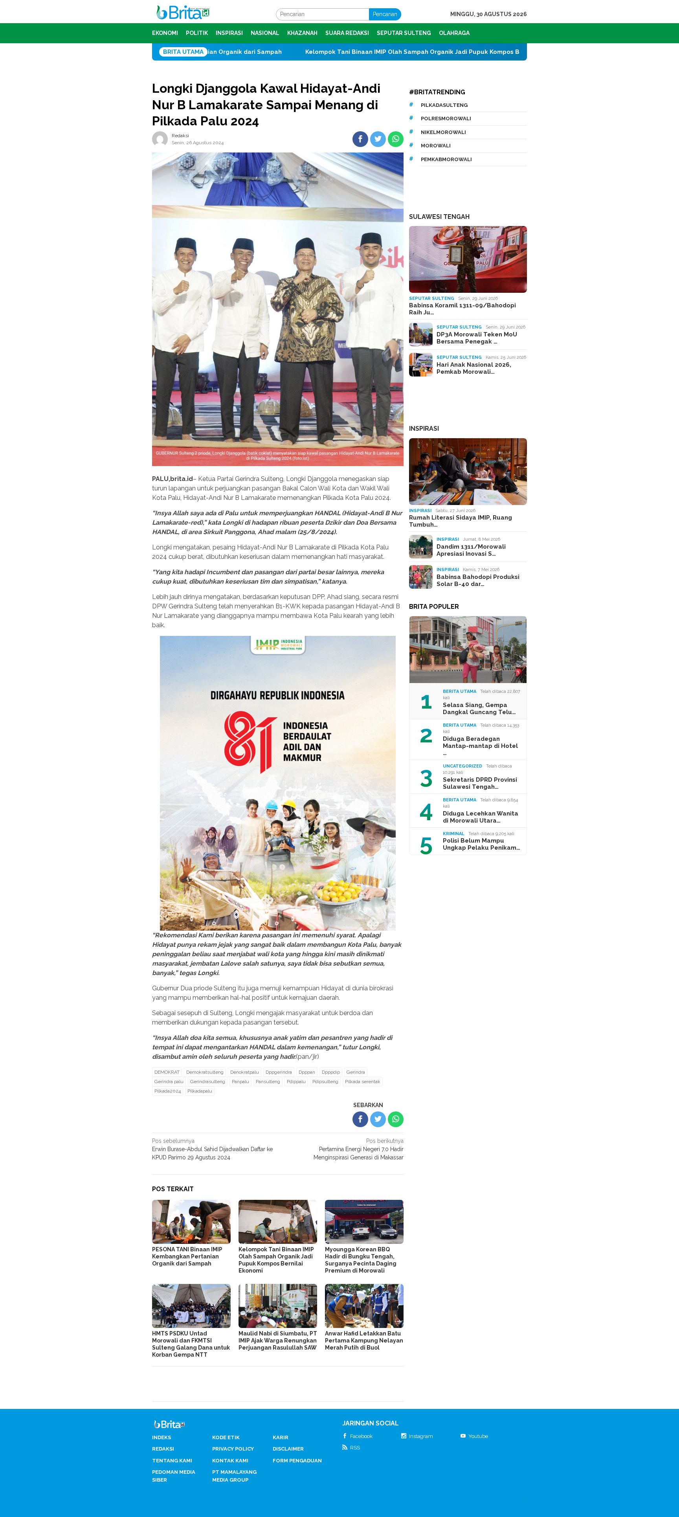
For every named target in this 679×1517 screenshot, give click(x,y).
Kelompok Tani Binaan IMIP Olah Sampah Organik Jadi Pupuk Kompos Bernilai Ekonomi (338, 51)
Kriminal (453, 833)
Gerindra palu (169, 1081)
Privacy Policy (233, 1449)
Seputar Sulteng (431, 298)
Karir (280, 1437)
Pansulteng (268, 1081)
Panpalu (240, 1081)
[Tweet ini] (378, 139)
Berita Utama (459, 691)
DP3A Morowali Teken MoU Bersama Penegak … (477, 338)
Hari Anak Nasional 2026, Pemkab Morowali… (474, 368)
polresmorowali (446, 118)
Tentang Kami (172, 1461)
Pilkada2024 (167, 1091)
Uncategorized (462, 766)
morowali (436, 146)
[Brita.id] (183, 14)
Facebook (361, 1436)
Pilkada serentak (362, 1081)
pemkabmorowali (446, 159)
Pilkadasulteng (444, 105)
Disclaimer (288, 1449)
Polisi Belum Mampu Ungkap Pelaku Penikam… (481, 844)
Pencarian (385, 14)
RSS (355, 1448)
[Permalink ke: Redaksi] (160, 138)
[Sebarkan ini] (360, 139)
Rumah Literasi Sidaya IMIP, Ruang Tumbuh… (460, 521)
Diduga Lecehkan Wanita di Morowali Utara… (480, 817)
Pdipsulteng (325, 1081)
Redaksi (163, 1449)
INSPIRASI (424, 428)
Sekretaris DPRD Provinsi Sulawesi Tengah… (480, 783)
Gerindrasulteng (207, 1081)
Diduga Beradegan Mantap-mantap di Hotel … (480, 746)
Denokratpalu (244, 1072)
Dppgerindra (279, 1072)
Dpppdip (331, 1072)
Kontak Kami (230, 1461)
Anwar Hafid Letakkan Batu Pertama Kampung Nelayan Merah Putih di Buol (364, 1340)
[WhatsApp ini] (396, 139)
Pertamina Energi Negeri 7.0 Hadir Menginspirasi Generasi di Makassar (359, 1149)
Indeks (161, 1437)
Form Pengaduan (297, 1461)
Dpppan (307, 1072)
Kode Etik (226, 1437)
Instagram (421, 1436)
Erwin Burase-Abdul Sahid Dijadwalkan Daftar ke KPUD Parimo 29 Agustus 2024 (212, 1149)
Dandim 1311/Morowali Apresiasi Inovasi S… (471, 550)
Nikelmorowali (443, 132)
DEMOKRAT (167, 1072)
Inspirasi (420, 510)
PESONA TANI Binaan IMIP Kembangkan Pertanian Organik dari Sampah (187, 1256)
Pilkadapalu (199, 1091)
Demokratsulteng (205, 1072)
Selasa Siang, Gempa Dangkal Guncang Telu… (479, 709)
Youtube (478, 1436)
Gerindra (356, 1072)
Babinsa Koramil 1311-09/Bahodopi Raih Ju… (462, 309)
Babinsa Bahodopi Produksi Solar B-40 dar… (478, 580)
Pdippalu (296, 1081)
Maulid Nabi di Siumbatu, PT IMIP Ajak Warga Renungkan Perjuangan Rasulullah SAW (278, 1340)
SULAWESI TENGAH (439, 216)
